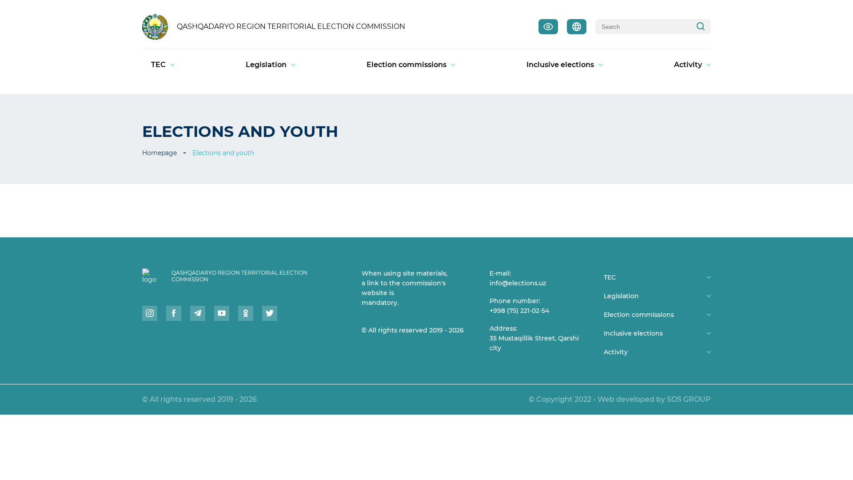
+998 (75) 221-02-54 (519, 311)
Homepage (159, 153)
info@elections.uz (518, 283)
